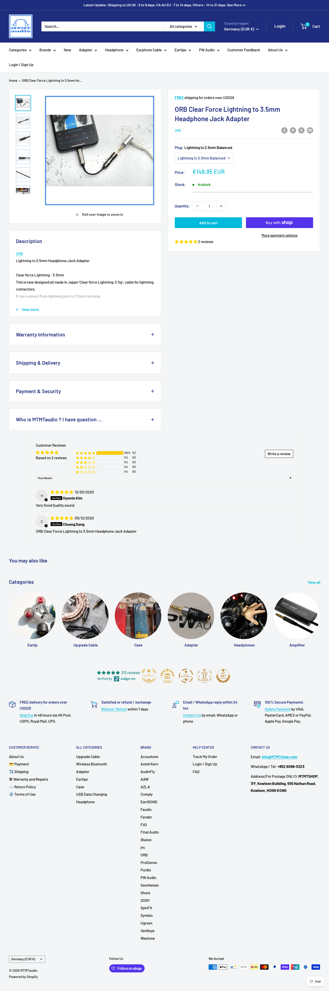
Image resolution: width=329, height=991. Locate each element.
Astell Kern (149, 764)
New (67, 49)
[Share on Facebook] (284, 130)
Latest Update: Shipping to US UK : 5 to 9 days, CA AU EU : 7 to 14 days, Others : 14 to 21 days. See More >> (164, 5)
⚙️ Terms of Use (22, 794)
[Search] (209, 26)
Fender (146, 817)
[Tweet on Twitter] (301, 130)
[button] (186, 241)
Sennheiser (150, 885)
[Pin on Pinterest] (293, 130)
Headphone (114, 49)
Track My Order (205, 756)
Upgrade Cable (88, 756)
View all (314, 582)
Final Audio (150, 832)
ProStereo (149, 862)
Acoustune (149, 756)
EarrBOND (149, 801)
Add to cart (208, 222)
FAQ (196, 771)
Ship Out (26, 715)
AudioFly (148, 771)
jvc (143, 847)
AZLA (145, 786)
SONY (145, 900)
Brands (45, 49)
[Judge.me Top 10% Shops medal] (223, 676)
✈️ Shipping (18, 771)
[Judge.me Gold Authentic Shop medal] (149, 676)
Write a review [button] (279, 453)
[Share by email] (310, 130)
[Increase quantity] (221, 206)
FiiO (144, 824)
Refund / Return (114, 709)
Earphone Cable (149, 49)
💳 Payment (19, 764)
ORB (178, 130)
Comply (147, 794)
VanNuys (147, 930)
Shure (145, 892)
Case (80, 786)
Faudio (146, 809)
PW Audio (207, 49)
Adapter (85, 49)
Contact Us (192, 715)
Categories (18, 49)
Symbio (147, 915)
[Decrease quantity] (197, 206)
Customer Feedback (243, 49)
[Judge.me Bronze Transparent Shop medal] (186, 676)
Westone (148, 938)
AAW (145, 779)
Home (13, 80)
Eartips (180, 49)
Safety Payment (278, 709)
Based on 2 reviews (51, 457)
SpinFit (146, 907)
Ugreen (146, 923)
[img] (62, 492)
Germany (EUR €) (23, 959)
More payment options (279, 235)
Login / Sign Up (21, 64)
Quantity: (182, 206)
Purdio (146, 870)
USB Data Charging (91, 794)
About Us (275, 49)
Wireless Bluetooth (91, 764)
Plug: (203, 147)
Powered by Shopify (23, 977)
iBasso (146, 839)
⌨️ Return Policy (22, 786)
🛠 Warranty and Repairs (28, 779)
